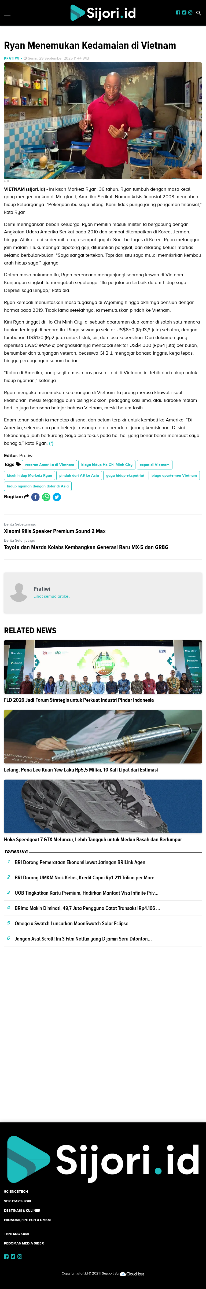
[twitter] (57, 496)
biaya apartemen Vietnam (174, 475)
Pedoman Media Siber (24, 1243)
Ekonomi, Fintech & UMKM (27, 1220)
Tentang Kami (16, 1234)
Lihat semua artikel (51, 596)
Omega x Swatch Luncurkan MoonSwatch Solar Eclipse (71, 923)
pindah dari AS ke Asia (79, 475)
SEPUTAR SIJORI (17, 1201)
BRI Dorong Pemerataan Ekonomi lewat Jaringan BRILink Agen (80, 862)
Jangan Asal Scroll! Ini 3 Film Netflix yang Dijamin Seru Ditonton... (83, 939)
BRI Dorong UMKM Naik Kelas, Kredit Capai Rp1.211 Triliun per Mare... (87, 877)
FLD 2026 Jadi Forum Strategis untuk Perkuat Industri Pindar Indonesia (79, 700)
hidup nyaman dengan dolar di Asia (38, 486)
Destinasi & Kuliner (22, 1211)
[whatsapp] (46, 496)
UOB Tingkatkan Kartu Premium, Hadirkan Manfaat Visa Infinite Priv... (87, 893)
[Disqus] (103, 1044)
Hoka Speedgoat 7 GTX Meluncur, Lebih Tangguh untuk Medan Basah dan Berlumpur (93, 839)
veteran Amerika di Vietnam (49, 464)
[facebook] (35, 496)
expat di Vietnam (155, 464)
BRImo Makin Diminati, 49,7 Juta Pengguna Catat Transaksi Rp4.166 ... (87, 908)
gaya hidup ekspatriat (125, 475)
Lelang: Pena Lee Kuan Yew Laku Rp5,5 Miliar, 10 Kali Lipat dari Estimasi (81, 770)
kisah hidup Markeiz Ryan (29, 475)
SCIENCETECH (16, 1191)
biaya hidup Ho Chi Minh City (107, 464)
